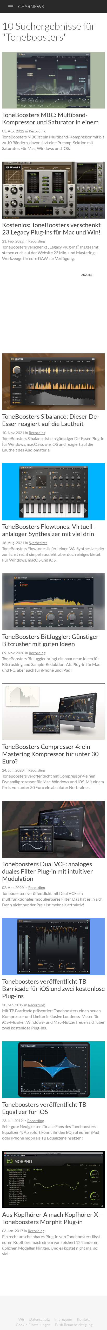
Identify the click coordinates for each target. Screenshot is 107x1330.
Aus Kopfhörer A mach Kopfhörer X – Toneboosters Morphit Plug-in (52, 1218)
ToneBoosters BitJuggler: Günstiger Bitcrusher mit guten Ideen (50, 640)
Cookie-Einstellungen (33, 1324)
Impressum (63, 1319)
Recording (37, 131)
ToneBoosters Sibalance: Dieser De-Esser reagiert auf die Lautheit (50, 419)
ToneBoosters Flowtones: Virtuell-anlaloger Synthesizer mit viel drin (48, 530)
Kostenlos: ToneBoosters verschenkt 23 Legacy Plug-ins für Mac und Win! (51, 228)
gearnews (31, 6)
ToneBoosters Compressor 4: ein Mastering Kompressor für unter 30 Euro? (50, 754)
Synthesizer (38, 542)
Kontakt (83, 1319)
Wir (21, 1319)
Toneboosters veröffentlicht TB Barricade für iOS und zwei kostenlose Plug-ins (53, 988)
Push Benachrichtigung (73, 1324)
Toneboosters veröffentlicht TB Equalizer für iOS (44, 1107)
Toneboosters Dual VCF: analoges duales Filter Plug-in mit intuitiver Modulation (47, 871)
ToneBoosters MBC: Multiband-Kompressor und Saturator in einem (50, 118)
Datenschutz (39, 1319)
